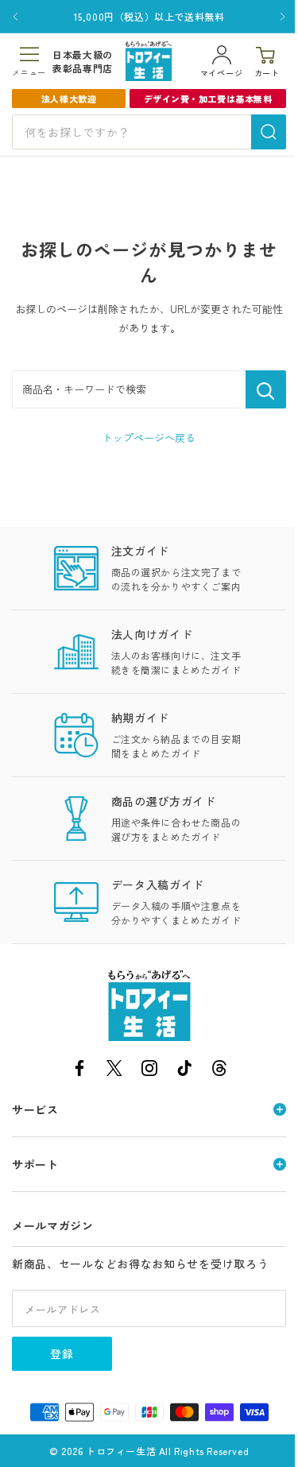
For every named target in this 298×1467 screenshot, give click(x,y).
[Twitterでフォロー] (114, 1071)
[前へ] (15, 17)
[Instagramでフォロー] (149, 1071)
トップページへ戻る (149, 437)
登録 (62, 1353)
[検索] (268, 131)
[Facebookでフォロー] (79, 1071)
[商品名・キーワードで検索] (266, 389)
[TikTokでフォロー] (184, 1071)
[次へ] (282, 17)
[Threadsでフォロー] (219, 1071)
